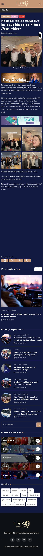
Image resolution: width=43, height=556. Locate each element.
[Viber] (27, 260)
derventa (15, 490)
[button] (36, 269)
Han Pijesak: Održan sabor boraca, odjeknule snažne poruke (25, 399)
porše (11, 504)
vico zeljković (31, 504)
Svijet (24, 364)
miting (4, 504)
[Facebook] (4, 260)
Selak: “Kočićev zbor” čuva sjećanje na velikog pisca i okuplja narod (25, 355)
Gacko (24, 495)
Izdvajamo (5, 310)
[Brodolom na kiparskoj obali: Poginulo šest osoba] (6, 383)
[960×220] (21, 120)
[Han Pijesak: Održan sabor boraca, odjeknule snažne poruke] (6, 398)
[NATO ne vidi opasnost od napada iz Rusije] (6, 368)
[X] (12, 260)
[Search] (41, 4)
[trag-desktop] (21, 78)
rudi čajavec (20, 504)
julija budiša (6, 500)
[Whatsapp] (19, 260)
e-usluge (23, 490)
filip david (5, 495)
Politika (16, 350)
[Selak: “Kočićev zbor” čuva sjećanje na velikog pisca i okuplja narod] (6, 354)
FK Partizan (15, 495)
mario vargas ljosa (19, 500)
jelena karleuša (34, 495)
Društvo (13, 310)
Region (24, 409)
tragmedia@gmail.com (31, 533)
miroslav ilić (32, 500)
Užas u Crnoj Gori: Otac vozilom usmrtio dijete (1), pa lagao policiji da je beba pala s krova (27, 414)
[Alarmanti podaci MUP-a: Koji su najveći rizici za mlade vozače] (6, 339)
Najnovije (5, 10)
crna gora (5, 490)
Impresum (7, 533)
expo (30, 490)
